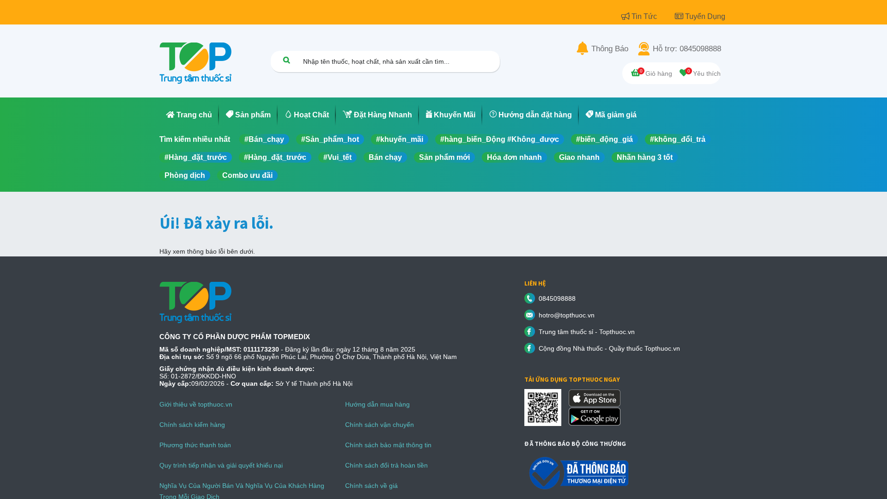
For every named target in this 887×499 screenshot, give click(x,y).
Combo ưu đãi (247, 175)
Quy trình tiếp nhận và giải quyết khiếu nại (221, 465)
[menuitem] (189, 115)
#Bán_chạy (264, 139)
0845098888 (557, 298)
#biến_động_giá (604, 139)
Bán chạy (385, 157)
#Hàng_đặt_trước (195, 157)
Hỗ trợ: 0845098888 (687, 49)
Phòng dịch (184, 175)
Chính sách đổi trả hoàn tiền (386, 465)
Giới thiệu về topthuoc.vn (195, 404)
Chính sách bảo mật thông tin (388, 445)
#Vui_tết (337, 157)
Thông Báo (609, 49)
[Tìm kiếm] (286, 60)
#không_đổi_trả (677, 139)
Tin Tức (645, 16)
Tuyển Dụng (705, 16)
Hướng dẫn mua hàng (377, 404)
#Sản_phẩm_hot (330, 139)
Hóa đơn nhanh (514, 157)
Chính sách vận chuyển (379, 424)
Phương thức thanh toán (195, 445)
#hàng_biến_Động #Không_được (499, 139)
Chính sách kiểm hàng (192, 424)
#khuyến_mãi (399, 139)
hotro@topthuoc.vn (567, 315)
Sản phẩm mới (444, 157)
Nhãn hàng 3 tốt (645, 157)
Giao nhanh (579, 157)
